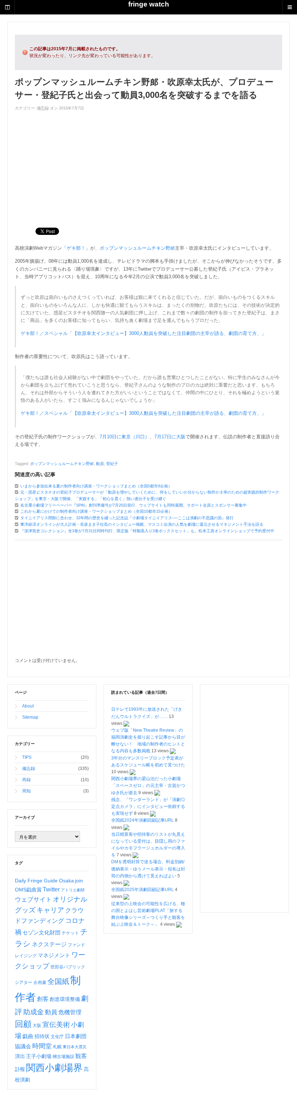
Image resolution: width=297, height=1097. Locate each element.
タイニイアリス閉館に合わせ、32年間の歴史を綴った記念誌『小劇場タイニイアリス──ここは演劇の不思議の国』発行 (127, 518)
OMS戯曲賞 (28, 889)
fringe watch (148, 4)
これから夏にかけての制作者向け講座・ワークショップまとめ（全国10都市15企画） (96, 511)
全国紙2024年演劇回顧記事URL (142, 820)
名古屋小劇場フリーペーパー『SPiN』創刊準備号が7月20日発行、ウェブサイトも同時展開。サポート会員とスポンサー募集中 (133, 505)
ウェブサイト (33, 899)
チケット (70, 932)
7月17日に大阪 (169, 436)
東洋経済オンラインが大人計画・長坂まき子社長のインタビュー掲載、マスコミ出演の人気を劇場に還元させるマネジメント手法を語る (141, 524)
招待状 (42, 1036)
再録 (26, 779)
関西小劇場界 (54, 1067)
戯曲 (27, 1036)
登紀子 (112, 463)
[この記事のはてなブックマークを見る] (126, 723)
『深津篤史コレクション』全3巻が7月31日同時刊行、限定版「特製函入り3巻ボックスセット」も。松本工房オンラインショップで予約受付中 (147, 531)
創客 (43, 999)
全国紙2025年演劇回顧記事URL (142, 889)
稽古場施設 (63, 1056)
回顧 (23, 1024)
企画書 (39, 982)
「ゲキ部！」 (76, 248)
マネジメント (54, 955)
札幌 (57, 1046)
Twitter (51, 889)
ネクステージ (49, 944)
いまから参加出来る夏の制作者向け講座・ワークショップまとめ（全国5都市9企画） (96, 486)
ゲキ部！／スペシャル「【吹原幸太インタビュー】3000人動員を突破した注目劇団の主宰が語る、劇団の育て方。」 (143, 333)
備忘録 (43, 108)
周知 (26, 790)
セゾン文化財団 (41, 932)
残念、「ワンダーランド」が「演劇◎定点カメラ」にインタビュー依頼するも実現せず (148, 806)
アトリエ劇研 (73, 890)
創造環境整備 (65, 999)
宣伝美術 (56, 1024)
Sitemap (30, 717)
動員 (100, 463)
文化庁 (57, 1036)
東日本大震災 (75, 1047)
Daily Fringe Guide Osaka (44, 880)
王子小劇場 (38, 1056)
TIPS (27, 757)
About (28, 706)
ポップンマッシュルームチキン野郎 (137, 248)
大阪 (37, 1025)
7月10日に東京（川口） (125, 436)
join (79, 880)
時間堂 (42, 1046)
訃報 (20, 1069)
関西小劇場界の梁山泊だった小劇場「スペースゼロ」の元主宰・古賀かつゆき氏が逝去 (148, 785)
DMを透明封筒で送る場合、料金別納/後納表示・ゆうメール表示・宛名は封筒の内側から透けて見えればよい (148, 868)
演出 (20, 1056)
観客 (81, 1056)
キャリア (50, 910)
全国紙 (58, 981)
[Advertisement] (148, 165)
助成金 (33, 1012)
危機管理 (69, 1012)
